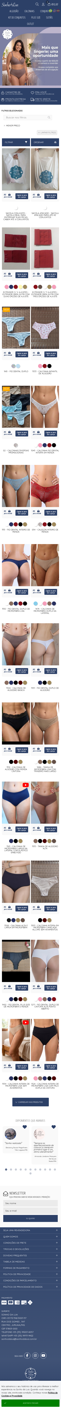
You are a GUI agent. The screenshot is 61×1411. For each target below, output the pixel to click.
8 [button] (40, 1169)
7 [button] (35, 1169)
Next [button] (58, 1147)
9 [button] (45, 1169)
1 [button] (25, 84)
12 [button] (30, 1173)
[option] (15, 1140)
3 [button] (35, 84)
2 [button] (30, 84)
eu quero (30, 1218)
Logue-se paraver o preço (22, 196)
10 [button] (50, 1169)
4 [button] (20, 1169)
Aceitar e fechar (30, 1403)
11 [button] (54, 1169)
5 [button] (25, 1169)
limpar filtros (48, 132)
